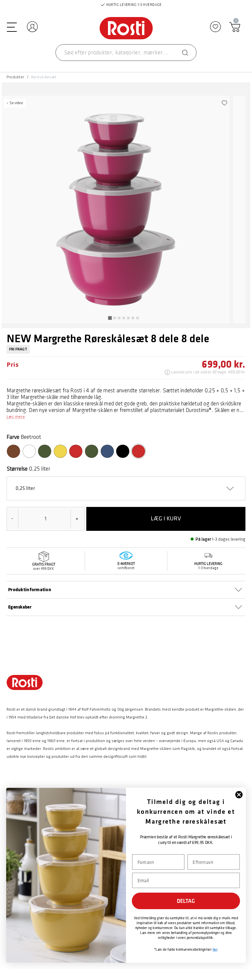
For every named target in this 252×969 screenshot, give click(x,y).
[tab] (110, 318)
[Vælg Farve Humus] (13, 451)
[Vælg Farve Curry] (60, 451)
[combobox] (126, 52)
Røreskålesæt (43, 77)
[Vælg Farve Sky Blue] (107, 451)
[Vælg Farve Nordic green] (91, 451)
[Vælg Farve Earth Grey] (147, 457)
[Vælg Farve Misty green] (45, 451)
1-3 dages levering (228, 539)
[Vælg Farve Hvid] (29, 451)
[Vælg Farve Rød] (76, 451)
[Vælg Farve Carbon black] (123, 451)
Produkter (15, 77)
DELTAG (186, 900)
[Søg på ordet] (185, 52)
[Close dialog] (238, 794)
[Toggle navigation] (12, 26)
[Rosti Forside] (126, 28)
